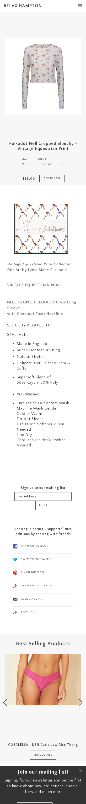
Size (24, 159)
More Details (43, 755)
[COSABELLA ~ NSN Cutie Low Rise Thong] (43, 695)
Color (42, 159)
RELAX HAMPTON (23, 6)
